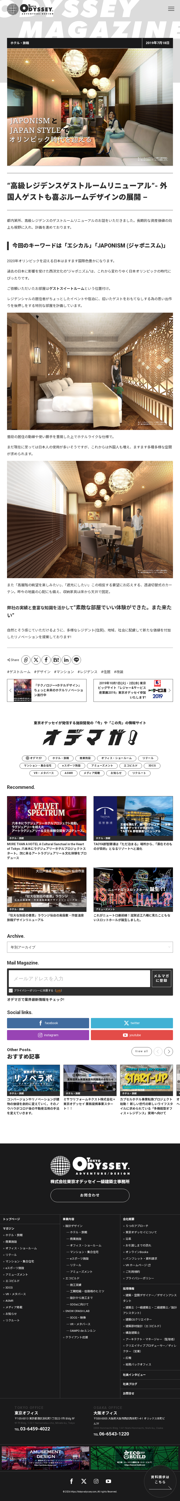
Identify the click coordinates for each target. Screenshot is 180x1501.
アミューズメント (102, 765)
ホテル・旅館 (60, 758)
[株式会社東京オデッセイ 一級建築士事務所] (30, 9)
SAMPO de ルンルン (82, 1330)
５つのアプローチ (137, 1226)
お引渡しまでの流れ (138, 1245)
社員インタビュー (134, 1374)
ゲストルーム (20, 672)
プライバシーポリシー (140, 1278)
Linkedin (66, 660)
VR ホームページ (136, 1265)
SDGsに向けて (79, 1304)
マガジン (8, 1228)
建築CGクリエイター (139, 1319)
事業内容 (68, 1219)
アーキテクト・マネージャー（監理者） (151, 1339)
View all (141, 1051)
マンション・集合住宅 (38, 765)
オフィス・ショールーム (116, 758)
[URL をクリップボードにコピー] (26, 660)
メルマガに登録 (161, 978)
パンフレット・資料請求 (141, 1258)
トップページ (11, 1219)
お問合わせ (90, 1195)
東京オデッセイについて (141, 1232)
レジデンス (88, 672)
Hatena (56, 660)
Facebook (46, 660)
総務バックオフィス (138, 1364)
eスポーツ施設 (71, 765)
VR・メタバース (44, 773)
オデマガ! (36, 758)
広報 (128, 1358)
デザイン (43, 672)
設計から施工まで (81, 1298)
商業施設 (85, 758)
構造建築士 (133, 1332)
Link (58, 990)
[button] (168, 1051)
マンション (65, 672)
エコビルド (131, 765)
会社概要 (128, 1219)
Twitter (36, 660)
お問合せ (128, 1393)
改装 (119, 672)
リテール (147, 758)
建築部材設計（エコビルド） (144, 1326)
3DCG (152, 765)
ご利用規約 (133, 1271)
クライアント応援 (76, 1337)
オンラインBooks (137, 1252)
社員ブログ (130, 1384)
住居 (106, 672)
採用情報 (128, 1288)
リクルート (139, 773)
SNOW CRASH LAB (77, 1311)
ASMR (69, 773)
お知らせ (116, 773)
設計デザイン (74, 1226)
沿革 (128, 1239)
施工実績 (75, 1285)
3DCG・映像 (78, 1317)
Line (76, 660)
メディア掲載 (92, 773)
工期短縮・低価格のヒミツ (87, 1291)
